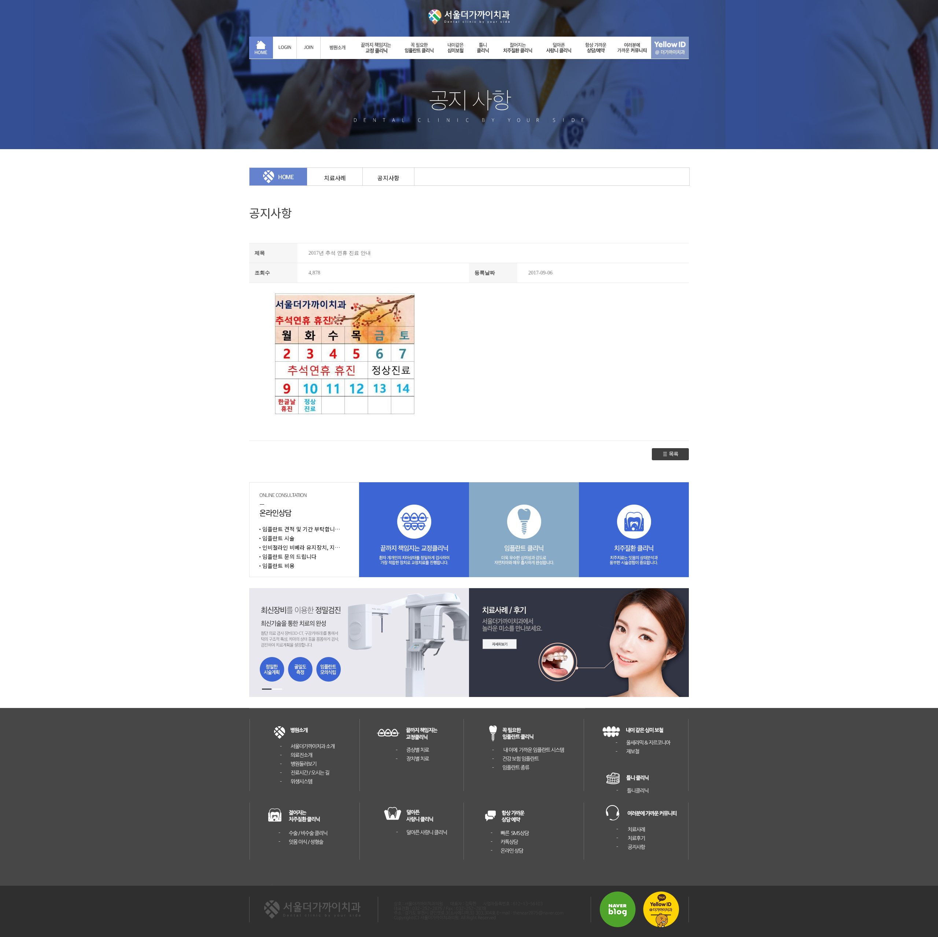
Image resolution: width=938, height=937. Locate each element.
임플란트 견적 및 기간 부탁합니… (301, 529)
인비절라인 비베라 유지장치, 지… (301, 547)
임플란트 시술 (278, 538)
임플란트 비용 (278, 565)
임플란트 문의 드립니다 (289, 556)
